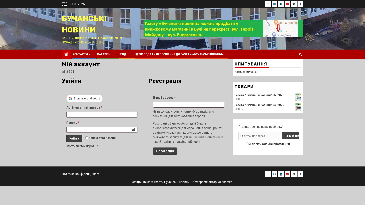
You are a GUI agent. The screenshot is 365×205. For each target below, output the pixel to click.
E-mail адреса (174, 97)
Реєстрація (165, 151)
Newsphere (200, 182)
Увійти (74, 138)
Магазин (103, 54)
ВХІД (122, 54)
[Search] (300, 54)
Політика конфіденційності (81, 174)
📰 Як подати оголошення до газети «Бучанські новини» (179, 54)
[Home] (66, 54)
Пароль (82, 123)
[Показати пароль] (133, 129)
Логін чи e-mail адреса (93, 107)
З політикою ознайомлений (269, 144)
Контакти (80, 54)
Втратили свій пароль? (82, 146)
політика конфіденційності (181, 142)
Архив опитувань (246, 71)
